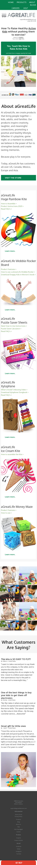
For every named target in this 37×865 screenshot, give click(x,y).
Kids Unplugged (18, 829)
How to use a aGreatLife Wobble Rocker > (18, 272)
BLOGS (33, 5)
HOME (11, 2)
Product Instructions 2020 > (12, 206)
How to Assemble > (9, 203)
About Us (18, 824)
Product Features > (9, 269)
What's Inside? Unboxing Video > (14, 390)
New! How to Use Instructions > (14, 326)
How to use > (6, 513)
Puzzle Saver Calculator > (11, 329)
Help (18, 827)
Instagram (19, 851)
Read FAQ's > (6, 209)
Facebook (18, 846)
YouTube (18, 854)
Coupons (18, 838)
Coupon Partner (18, 840)
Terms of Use (18, 814)
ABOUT (32, 2)
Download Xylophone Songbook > (15, 392)
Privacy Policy (18, 816)
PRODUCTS (21, 2)
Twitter (19, 849)
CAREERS (15, 8)
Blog (18, 822)
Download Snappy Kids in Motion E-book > (18, 274)
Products (18, 819)
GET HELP (18, 862)
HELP (25, 8)
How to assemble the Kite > (12, 454)
